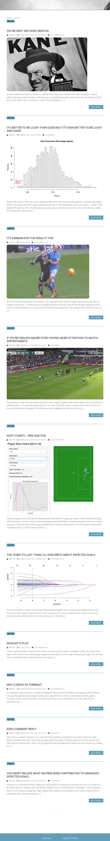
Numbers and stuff (26, 35)
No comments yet (57, 35)
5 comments (55, 733)
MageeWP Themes (70, 838)
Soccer (38, 35)
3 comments (49, 135)
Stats (43, 35)
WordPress (46, 838)
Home (9, 18)
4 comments (55, 345)
